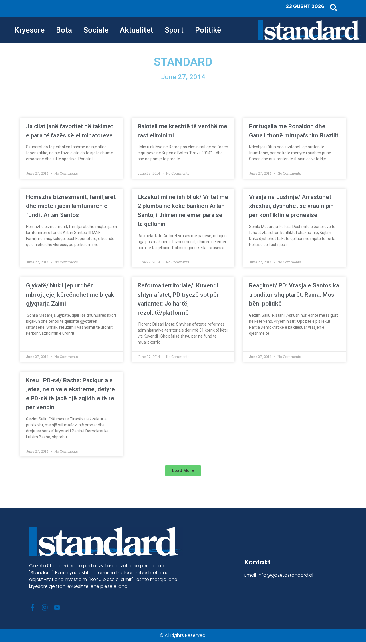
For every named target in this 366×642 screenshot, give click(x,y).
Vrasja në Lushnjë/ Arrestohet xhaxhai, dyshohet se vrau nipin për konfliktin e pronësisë (291, 206)
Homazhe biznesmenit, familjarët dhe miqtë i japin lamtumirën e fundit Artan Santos (71, 206)
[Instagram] (44, 607)
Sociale (95, 30)
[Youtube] (57, 607)
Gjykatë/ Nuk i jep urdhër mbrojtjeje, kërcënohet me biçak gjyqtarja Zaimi (70, 294)
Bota (64, 30)
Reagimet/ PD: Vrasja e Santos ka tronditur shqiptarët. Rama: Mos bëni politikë (294, 294)
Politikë (208, 30)
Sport (174, 30)
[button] (183, 470)
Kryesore (29, 30)
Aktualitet (136, 30)
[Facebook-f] (32, 607)
